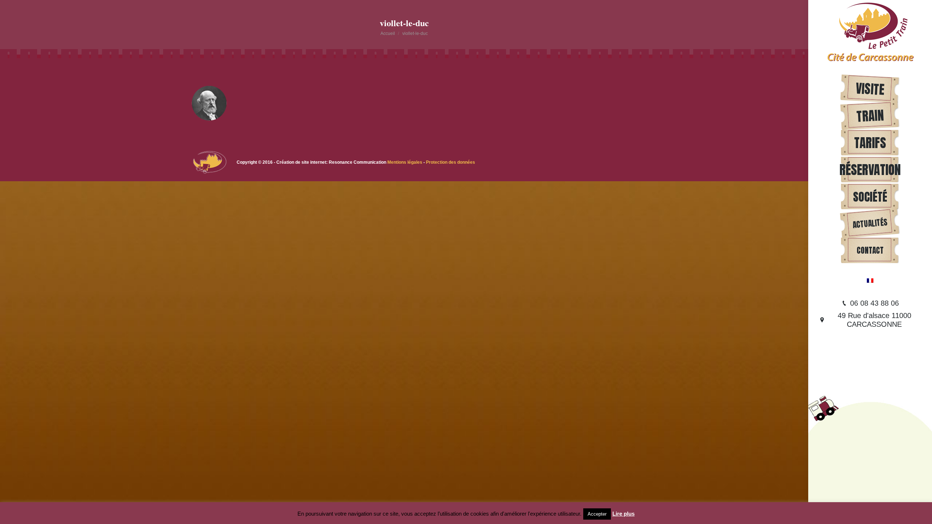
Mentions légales (405, 162)
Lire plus (623, 514)
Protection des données (450, 162)
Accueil (387, 33)
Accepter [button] (597, 514)
